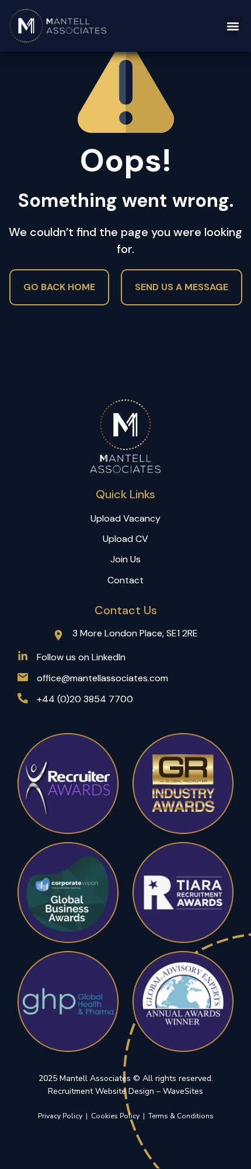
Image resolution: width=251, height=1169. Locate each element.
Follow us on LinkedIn (81, 657)
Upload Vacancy (125, 518)
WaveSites (183, 1091)
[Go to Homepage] (58, 26)
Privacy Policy (60, 1116)
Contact (125, 580)
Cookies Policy (117, 1116)
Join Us (125, 559)
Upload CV (125, 539)
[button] (232, 26)
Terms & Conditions (181, 1116)
